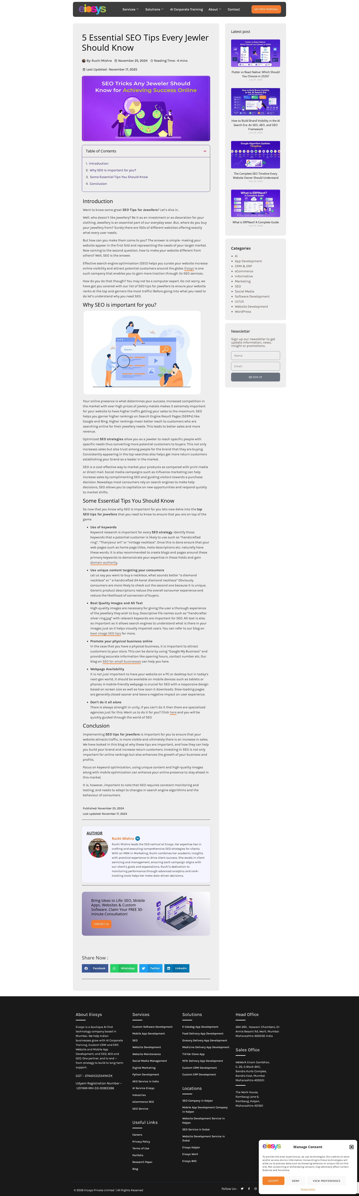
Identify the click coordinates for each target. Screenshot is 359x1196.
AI (236, 256)
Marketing (243, 281)
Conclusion (98, 184)
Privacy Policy (308, 1189)
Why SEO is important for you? (113, 170)
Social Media (244, 291)
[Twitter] (242, 1188)
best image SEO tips (105, 633)
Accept (273, 1181)
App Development (248, 261)
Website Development (251, 306)
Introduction (98, 163)
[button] (351, 1147)
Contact (234, 9)
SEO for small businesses (121, 661)
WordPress (243, 311)
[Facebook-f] (248, 1188)
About (213, 9)
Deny (295, 1181)
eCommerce (244, 271)
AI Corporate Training (186, 9)
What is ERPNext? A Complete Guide (256, 222)
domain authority (103, 562)
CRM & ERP (243, 266)
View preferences (326, 1181)
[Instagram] (255, 1188)
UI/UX (239, 301)
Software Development (252, 296)
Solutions (152, 9)
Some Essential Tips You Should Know (119, 177)
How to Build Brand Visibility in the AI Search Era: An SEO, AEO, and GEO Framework (255, 125)
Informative (244, 276)
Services (128, 9)
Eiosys (189, 268)
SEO (238, 286)
